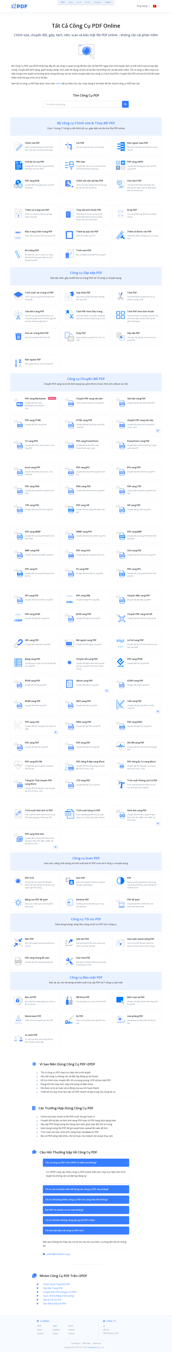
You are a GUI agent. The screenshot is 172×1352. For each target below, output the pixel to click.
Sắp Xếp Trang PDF (53, 1288)
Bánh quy (97, 1343)
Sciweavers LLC (93, 1347)
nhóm (58, 83)
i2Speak (40, 1333)
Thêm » (108, 2)
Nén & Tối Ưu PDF (52, 1299)
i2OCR (79, 2)
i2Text (39, 1329)
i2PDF (62, 2)
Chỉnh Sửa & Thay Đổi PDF (56, 1284)
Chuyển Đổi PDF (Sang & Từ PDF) (59, 1292)
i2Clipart (71, 1329)
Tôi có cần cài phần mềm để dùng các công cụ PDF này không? (86, 1189)
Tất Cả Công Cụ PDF (110, 1333)
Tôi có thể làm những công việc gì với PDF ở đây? (86, 1220)
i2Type (55, 1333)
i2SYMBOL (97, 2)
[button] (143, 6)
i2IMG (71, 2)
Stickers (71, 1333)
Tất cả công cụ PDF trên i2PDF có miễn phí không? (86, 1162)
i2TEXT (87, 2)
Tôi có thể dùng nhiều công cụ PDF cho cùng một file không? (86, 1199)
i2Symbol (56, 1329)
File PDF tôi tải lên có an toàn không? (86, 1209)
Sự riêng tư (75, 1343)
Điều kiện (86, 1343)
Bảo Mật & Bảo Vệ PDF (54, 1303)
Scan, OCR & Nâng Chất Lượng (58, 1295)
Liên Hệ (106, 1329)
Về (104, 1326)
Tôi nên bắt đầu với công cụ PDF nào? (86, 1230)
